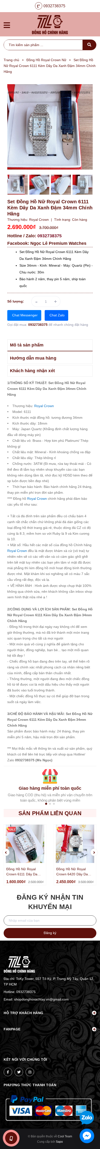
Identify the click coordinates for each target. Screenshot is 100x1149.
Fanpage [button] (12, 1029)
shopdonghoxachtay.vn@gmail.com (41, 999)
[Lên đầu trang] (88, 1102)
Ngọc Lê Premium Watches (58, 243)
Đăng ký (50, 933)
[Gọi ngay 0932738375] (11, 1138)
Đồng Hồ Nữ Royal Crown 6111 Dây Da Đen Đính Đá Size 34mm (21, 872)
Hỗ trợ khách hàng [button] (23, 1013)
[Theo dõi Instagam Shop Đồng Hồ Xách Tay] (29, 1072)
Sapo (59, 1141)
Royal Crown (44, 406)
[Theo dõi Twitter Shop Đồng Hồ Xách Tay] (19, 1072)
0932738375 (54, 6)
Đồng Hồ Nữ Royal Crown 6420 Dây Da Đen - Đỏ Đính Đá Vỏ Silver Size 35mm (73, 872)
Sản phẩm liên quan (50, 813)
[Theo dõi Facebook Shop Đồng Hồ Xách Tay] (8, 1072)
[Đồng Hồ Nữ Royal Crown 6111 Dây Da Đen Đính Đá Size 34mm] (25, 844)
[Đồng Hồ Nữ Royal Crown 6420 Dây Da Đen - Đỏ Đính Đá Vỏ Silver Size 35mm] (75, 844)
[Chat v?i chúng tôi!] (87, 1136)
